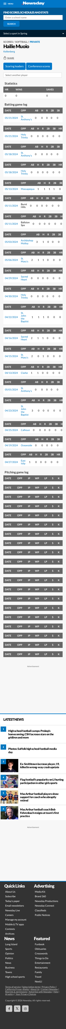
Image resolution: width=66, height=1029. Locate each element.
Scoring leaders (14, 66)
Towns (8, 972)
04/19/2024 (11, 445)
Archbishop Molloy (27, 242)
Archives (9, 933)
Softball (21, 41)
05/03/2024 (11, 241)
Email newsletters (14, 905)
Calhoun (25, 429)
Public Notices (42, 914)
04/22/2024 (11, 317)
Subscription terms (31, 986)
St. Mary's (24, 260)
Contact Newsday (49, 989)
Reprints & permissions (16, 991)
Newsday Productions (46, 901)
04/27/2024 (11, 461)
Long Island (11, 944)
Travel (38, 976)
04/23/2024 (11, 410)
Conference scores (39, 66)
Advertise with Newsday (40, 991)
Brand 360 (40, 896)
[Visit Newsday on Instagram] (25, 1008)
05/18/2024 (11, 154)
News (8, 962)
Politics (9, 958)
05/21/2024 (11, 117)
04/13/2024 (11, 372)
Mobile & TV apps (14, 924)
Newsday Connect (44, 905)
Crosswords (41, 953)
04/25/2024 (11, 429)
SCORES (8, 41)
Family (38, 972)
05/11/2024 (11, 205)
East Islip (23, 462)
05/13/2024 (11, 188)
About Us (10, 891)
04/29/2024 (11, 278)
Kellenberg (9, 51)
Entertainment (42, 962)
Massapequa (27, 188)
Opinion (9, 953)
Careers (9, 914)
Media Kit (40, 891)
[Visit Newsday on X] (17, 1008)
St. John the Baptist (25, 317)
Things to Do (41, 958)
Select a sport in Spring (15, 33)
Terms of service (13, 986)
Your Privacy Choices (25, 994)
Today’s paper (12, 901)
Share (10, 58)
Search (11, 24)
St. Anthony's (26, 118)
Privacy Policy (49, 986)
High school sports (15, 976)
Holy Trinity (24, 136)
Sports (8, 948)
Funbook (39, 944)
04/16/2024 (11, 338)
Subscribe (10, 896)
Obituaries (40, 948)
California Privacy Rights (17, 989)
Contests (10, 928)
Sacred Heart (24, 278)
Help (56, 991)
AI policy (9, 994)
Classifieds (40, 910)
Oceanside (26, 445)
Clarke (24, 372)
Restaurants (41, 967)
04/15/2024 (11, 356)
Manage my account (15, 919)
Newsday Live (12, 910)
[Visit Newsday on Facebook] (9, 1008)
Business (10, 967)
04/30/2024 (11, 296)
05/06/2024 (11, 259)
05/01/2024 (11, 389)
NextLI (38, 981)
